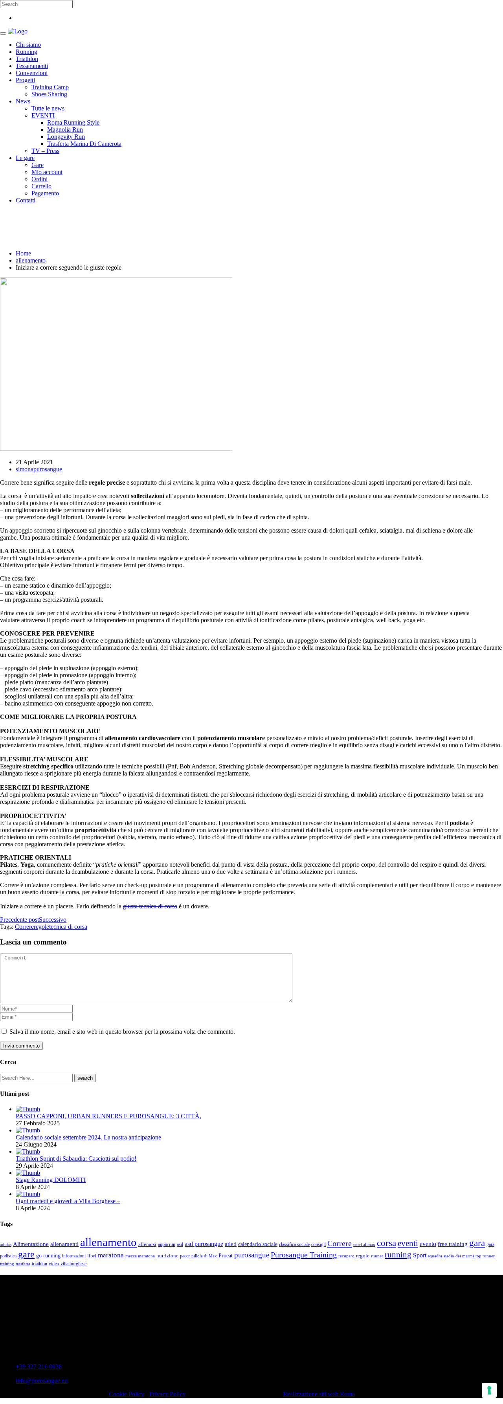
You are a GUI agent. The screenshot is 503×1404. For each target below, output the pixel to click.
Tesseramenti (32, 65)
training (7, 1264)
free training (453, 1244)
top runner (485, 1256)
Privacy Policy (167, 1394)
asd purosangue (204, 1244)
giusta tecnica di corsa (150, 906)
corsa (386, 1243)
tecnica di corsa (68, 926)
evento (428, 1243)
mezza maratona (140, 1256)
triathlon (39, 1263)
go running (48, 1256)
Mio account (46, 172)
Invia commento (21, 1046)
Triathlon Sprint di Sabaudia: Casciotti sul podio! (76, 1158)
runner (377, 1256)
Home (23, 253)
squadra (435, 1256)
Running (26, 51)
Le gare (25, 157)
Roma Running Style (73, 122)
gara (477, 1243)
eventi (408, 1243)
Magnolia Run (65, 129)
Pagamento (45, 193)
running (398, 1254)
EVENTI (43, 115)
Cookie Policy (126, 1394)
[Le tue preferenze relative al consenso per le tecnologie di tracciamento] (489, 1390)
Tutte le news (47, 108)
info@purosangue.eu (42, 1380)
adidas (5, 1244)
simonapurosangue (39, 469)
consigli (318, 1244)
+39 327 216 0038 (39, 1366)
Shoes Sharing (49, 94)
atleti (231, 1243)
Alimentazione (31, 1243)
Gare (37, 165)
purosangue (251, 1255)
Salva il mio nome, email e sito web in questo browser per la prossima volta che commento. (122, 1031)
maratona (111, 1255)
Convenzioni (32, 73)
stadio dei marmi (459, 1256)
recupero (346, 1256)
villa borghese (73, 1263)
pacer (185, 1256)
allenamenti (64, 1243)
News (23, 101)
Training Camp (50, 87)
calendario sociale (257, 1244)
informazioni (74, 1256)
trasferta (23, 1264)
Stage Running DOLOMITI (51, 1179)
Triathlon (27, 58)
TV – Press (45, 150)
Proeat (225, 1255)
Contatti (25, 200)
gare (26, 1254)
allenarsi (147, 1244)
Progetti (25, 80)
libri (91, 1256)
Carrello (41, 186)
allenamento (31, 260)
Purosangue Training (304, 1254)
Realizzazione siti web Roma (319, 1394)
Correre (24, 926)
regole (41, 926)
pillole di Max (204, 1256)
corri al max (364, 1244)
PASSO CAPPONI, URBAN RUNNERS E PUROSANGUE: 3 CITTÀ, (108, 1116)
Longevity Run (66, 136)
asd (180, 1244)
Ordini (39, 179)
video (54, 1263)
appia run (166, 1244)
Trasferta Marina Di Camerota (84, 143)
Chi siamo (28, 44)
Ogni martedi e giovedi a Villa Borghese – (68, 1201)
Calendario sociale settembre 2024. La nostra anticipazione (88, 1137)
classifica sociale (294, 1244)
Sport (419, 1255)
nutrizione (167, 1256)
